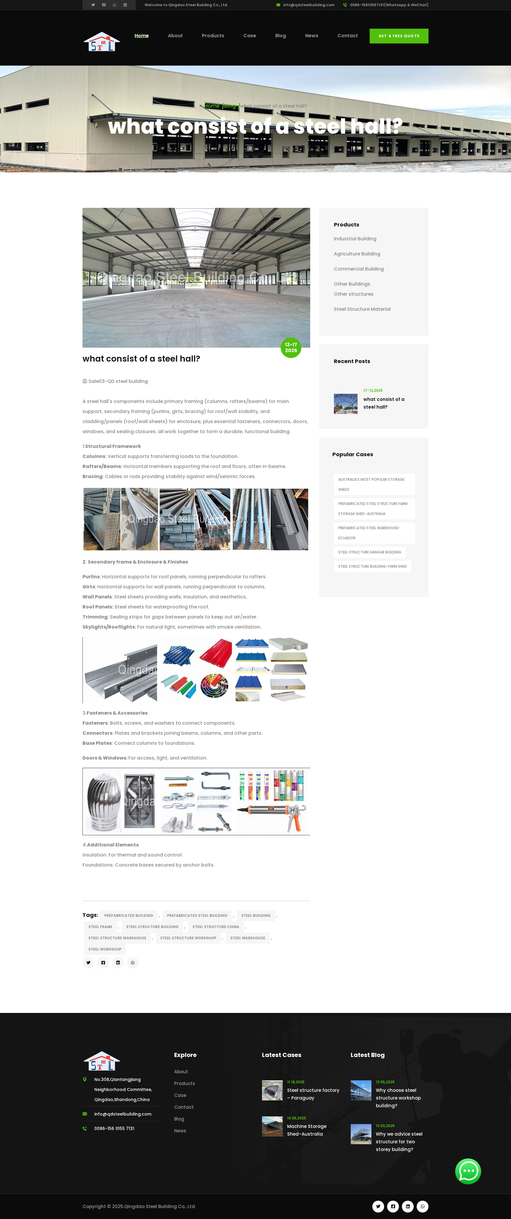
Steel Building (256, 915)
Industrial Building (355, 238)
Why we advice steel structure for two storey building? (399, 1141)
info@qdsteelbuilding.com (308, 4)
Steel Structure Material (362, 309)
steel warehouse (247, 937)
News (311, 35)
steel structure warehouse (117, 937)
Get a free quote (399, 35)
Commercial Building (359, 269)
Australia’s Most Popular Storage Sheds (371, 484)
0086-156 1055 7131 (114, 1128)
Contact (347, 35)
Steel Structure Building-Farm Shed (372, 566)
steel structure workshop (188, 937)
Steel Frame (100, 926)
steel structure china (216, 926)
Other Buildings (352, 284)
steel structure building (152, 926)
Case (249, 35)
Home (142, 35)
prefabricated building (128, 915)
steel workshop (105, 949)
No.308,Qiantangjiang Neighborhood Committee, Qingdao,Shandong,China (123, 1089)
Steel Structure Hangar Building (369, 552)
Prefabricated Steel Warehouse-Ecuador (369, 532)
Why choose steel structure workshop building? (398, 1098)
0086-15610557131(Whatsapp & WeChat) (389, 4)
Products (213, 35)
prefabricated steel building (197, 915)
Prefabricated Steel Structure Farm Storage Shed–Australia (372, 508)
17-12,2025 (373, 390)
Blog (280, 35)
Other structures (353, 294)
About (175, 35)
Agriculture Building (357, 253)
